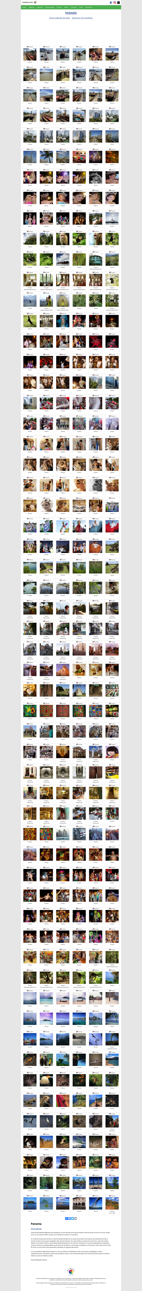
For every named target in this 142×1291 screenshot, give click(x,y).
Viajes (66, 7)
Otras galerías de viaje (59, 17)
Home (24, 7)
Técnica (59, 7)
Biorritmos (88, 7)
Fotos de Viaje (49, 7)
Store (81, 7)
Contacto (74, 7)
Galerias (31, 7)
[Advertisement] (71, 31)
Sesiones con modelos (82, 17)
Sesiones (40, 7)
